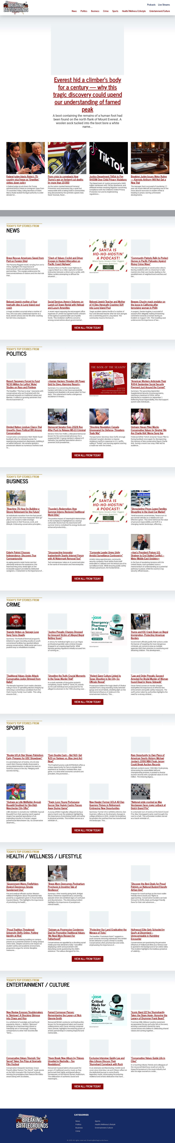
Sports (115, 11)
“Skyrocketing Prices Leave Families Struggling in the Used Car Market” (149, 510)
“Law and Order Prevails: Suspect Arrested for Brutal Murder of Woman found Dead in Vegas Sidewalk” (149, 678)
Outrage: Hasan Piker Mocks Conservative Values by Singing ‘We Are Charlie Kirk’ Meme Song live (148, 430)
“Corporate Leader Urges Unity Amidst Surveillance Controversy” (106, 553)
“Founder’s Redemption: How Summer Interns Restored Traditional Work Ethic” (66, 511)
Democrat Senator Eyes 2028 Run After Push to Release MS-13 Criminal (67, 428)
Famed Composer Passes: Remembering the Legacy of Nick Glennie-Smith (64, 1015)
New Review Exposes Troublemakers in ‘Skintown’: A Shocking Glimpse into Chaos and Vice (24, 1015)
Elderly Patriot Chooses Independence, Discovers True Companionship (21, 555)
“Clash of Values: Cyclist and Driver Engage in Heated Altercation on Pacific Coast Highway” (65, 261)
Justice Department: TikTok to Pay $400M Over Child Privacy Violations (108, 177)
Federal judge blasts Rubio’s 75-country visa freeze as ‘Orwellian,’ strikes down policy (22, 179)
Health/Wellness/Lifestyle (134, 11)
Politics (84, 11)
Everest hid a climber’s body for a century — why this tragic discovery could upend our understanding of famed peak (87, 94)
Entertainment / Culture (38, 984)
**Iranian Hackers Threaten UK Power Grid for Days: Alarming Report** (66, 382)
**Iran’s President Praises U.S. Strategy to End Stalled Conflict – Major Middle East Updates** (147, 555)
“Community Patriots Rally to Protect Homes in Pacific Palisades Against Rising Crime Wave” (149, 261)
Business (95, 11)
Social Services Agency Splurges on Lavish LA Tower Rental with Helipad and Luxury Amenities (66, 304)
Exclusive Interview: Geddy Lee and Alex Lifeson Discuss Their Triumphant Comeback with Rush (107, 1061)
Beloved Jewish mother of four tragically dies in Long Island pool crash (23, 304)
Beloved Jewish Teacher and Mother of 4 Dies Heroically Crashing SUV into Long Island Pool (107, 304)
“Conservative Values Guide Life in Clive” (148, 1059)
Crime (106, 11)
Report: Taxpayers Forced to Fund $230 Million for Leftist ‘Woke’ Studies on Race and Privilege (23, 384)
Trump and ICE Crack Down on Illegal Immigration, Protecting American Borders (149, 635)
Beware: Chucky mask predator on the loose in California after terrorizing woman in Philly (148, 304)
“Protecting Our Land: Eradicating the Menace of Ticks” (108, 931)
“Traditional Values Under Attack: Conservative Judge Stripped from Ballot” (23, 678)
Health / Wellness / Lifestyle (44, 855)
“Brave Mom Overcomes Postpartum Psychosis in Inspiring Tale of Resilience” (66, 886)
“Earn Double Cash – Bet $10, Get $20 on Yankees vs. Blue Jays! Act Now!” (65, 758)
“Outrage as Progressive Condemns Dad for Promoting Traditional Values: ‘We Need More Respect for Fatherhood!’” (66, 934)
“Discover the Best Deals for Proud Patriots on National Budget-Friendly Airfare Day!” (149, 886)
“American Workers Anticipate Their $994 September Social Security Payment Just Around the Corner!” (148, 384)
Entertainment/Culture (160, 11)
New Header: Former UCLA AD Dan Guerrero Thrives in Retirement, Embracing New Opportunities (106, 805)
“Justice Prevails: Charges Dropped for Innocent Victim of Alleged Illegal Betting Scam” (66, 635)
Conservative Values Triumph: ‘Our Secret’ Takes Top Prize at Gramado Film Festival (23, 1061)
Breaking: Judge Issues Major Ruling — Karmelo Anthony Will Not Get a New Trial (149, 179)
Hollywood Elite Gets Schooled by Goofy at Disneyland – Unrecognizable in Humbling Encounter (148, 934)
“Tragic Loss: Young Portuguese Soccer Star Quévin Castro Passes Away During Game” (65, 805)
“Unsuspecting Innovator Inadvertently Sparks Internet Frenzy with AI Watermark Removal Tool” (66, 555)
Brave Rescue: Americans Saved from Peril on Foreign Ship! (25, 259)
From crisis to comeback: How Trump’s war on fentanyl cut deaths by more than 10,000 (65, 179)
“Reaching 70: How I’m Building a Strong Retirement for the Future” (23, 510)
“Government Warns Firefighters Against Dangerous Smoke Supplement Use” (22, 886)
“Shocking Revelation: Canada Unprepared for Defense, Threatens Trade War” (106, 430)
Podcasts (151, 4)
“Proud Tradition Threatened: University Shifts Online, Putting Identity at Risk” (22, 932)
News (74, 11)
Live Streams (164, 4)
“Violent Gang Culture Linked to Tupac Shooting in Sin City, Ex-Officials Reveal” (105, 678)
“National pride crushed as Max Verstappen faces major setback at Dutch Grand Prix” (148, 805)
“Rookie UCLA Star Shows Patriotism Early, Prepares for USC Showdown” (24, 756)
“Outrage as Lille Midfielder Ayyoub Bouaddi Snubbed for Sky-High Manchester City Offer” (23, 805)
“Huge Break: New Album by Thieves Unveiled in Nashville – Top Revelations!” (66, 1061)
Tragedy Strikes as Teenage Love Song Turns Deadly (22, 633)
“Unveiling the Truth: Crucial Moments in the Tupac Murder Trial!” (66, 677)
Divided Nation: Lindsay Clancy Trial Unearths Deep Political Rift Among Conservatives (24, 430)
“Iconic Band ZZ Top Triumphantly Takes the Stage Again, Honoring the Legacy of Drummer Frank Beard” (149, 1015)
